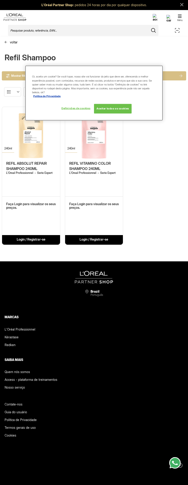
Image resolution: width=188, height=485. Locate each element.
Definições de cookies (75, 108)
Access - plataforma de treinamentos (31, 380)
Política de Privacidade (21, 420)
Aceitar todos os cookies (113, 108)
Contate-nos (13, 404)
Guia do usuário (16, 412)
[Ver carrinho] (168, 20)
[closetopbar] (181, 5)
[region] (94, 93)
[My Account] (155, 19)
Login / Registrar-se (31, 239)
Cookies (10, 435)
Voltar (13, 42)
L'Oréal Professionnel (20, 329)
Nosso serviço (15, 387)
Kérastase (12, 337)
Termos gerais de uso (20, 427)
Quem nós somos (17, 372)
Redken (10, 345)
